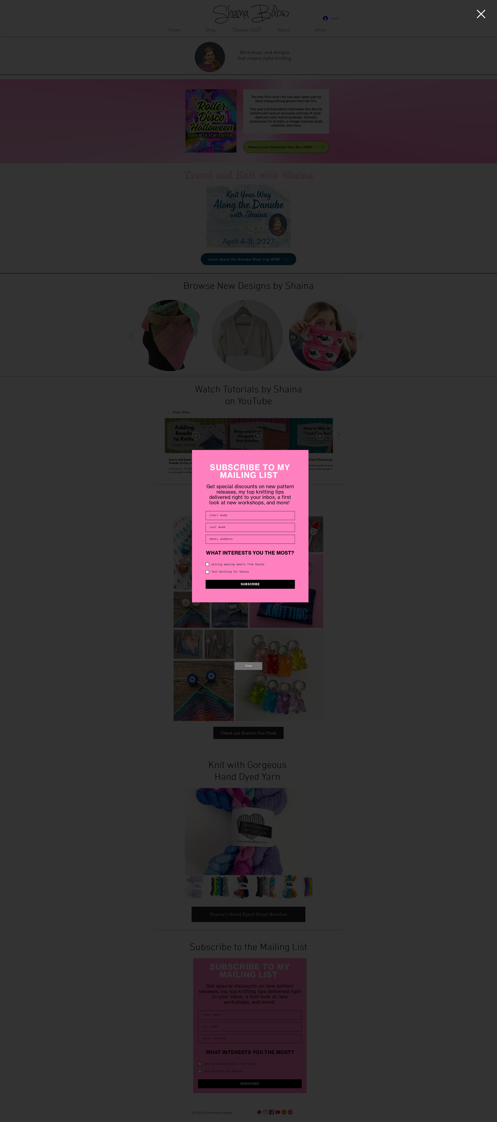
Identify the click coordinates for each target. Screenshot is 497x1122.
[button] (481, 14)
